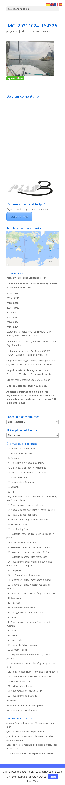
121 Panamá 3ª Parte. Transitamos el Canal (28, 579)
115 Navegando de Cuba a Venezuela (25, 612)
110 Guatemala (14, 640)
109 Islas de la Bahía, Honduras (22, 644)
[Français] (56, 4)
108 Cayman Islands (16, 649)
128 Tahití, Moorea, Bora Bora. (22, 542)
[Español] (61, 4)
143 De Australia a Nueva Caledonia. (25, 462)
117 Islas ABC (13, 602)
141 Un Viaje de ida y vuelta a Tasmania (26, 472)
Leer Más (32, 781)
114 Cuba (11, 617)
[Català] (48, 4)
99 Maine (11, 700)
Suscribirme (19, 216)
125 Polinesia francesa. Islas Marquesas (26, 556)
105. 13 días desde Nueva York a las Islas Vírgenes (32, 671)
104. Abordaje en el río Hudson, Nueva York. (29, 676)
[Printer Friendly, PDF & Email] (15, 78)
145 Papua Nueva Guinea (19, 453)
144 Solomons (13, 457)
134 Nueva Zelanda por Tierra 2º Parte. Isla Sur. (30, 509)
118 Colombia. (13, 597)
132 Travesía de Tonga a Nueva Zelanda (27, 519)
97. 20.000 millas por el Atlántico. (23, 710)
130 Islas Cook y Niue (17, 529)
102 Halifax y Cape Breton (19, 686)
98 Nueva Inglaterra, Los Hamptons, (25, 705)
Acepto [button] (53, 776)
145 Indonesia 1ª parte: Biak (20, 448)
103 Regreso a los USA (18, 681)
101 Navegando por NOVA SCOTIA (24, 690)
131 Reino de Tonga (16, 524)
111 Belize (11, 635)
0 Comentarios (44, 31)
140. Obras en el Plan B (18, 477)
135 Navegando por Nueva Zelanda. (24, 504)
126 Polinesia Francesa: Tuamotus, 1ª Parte (28, 552)
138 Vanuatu (12, 486)
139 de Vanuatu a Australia (20, 482)
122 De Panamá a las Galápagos (23, 574)
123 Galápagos (14, 570)
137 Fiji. (10, 491)
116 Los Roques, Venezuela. (20, 607)
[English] (52, 4)
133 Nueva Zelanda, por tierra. (22, 514)
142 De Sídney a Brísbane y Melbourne (26, 467)
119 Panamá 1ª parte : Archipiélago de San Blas (30, 593)
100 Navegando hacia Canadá (21, 695)
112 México (12, 630)
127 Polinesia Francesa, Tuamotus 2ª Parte (28, 547)
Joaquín (14, 31)
